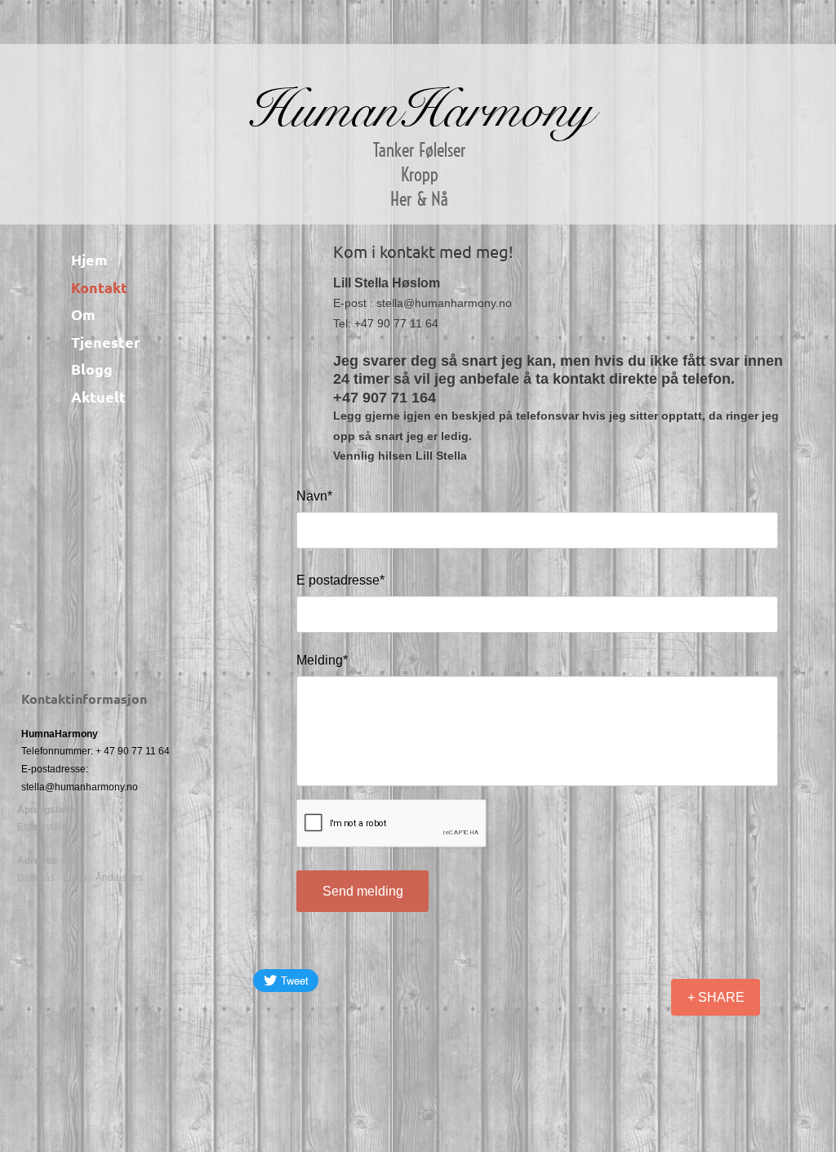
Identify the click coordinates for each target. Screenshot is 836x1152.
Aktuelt (98, 396)
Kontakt (99, 287)
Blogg (92, 368)
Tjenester (105, 341)
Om (83, 314)
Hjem (89, 259)
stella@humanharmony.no (79, 787)
